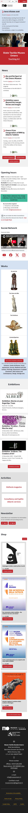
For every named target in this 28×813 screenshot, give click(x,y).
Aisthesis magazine (14, 487)
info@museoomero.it (15, 210)
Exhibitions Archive (14, 466)
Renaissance (17, 369)
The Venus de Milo (14, 293)
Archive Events (21, 157)
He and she (14, 271)
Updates (10, 81)
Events (8, 15)
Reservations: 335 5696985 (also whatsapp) (14, 767)
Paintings (10, 369)
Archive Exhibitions (8, 157)
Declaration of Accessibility (13, 793)
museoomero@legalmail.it (14, 783)
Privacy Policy (18, 798)
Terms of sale (7, 798)
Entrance (6, 365)
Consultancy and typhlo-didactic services (14, 500)
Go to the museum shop (14, 714)
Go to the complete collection (14, 360)
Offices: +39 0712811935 (14, 764)
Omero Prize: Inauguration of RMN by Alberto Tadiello (15, 132)
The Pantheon (14, 315)
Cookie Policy (6, 804)
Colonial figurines (14, 337)
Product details (7, 571)
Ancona (12, 367)
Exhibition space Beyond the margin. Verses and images (13, 102)
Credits (22, 804)
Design (14, 373)
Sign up (13, 523)
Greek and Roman (15, 365)
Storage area (20, 373)
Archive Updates (14, 161)
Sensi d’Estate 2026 (12, 12)
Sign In (24, 1)
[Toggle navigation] (24, 5)
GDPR (15, 804)
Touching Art (14, 59)
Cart (25, 539)
